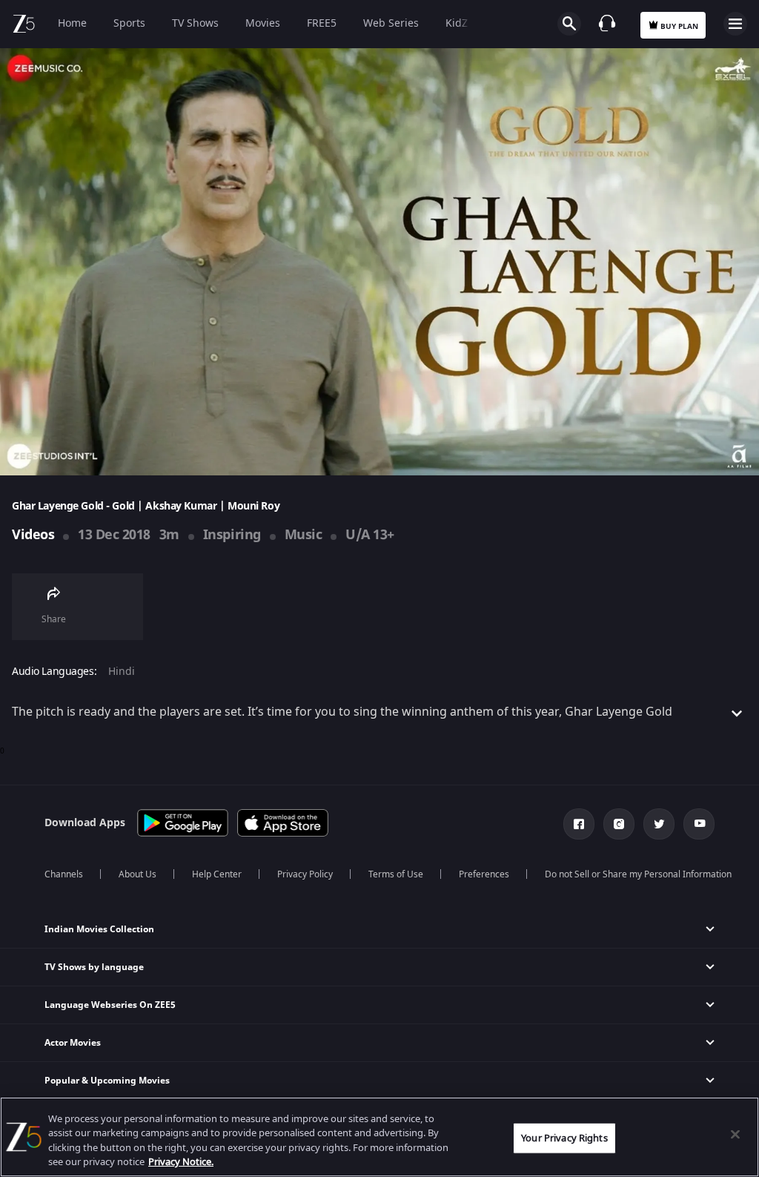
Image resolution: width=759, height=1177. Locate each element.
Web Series (391, 23)
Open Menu (735, 24)
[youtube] (699, 824)
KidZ (456, 23)
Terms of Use (395, 874)
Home (72, 23)
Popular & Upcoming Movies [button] (107, 1080)
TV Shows (195, 23)
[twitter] (659, 824)
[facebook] (578, 824)
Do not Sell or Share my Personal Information (638, 874)
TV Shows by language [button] (94, 967)
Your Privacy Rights (564, 1138)
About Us (137, 874)
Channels (63, 874)
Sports (129, 23)
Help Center (217, 874)
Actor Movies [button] (72, 1042)
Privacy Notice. (180, 1162)
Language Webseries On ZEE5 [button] (110, 1005)
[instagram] (618, 824)
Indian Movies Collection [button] (99, 929)
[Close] (735, 1134)
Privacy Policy (305, 874)
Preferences (484, 874)
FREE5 (322, 23)
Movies (262, 23)
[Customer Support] (607, 23)
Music (303, 535)
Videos (33, 535)
